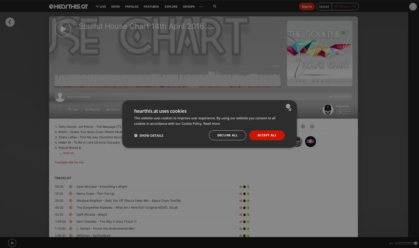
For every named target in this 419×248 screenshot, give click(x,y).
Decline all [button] (227, 135)
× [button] (289, 109)
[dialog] (209, 124)
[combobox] (288, 106)
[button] (148, 135)
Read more (211, 123)
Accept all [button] (267, 135)
